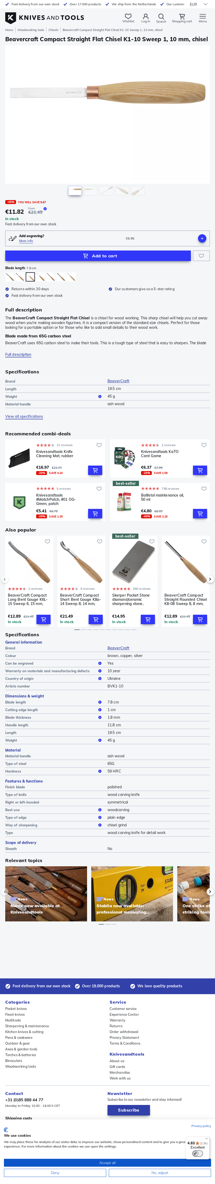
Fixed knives (15, 1014)
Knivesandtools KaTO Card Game (160, 454)
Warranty (117, 1020)
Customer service (123, 1008)
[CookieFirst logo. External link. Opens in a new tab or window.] (6, 1130)
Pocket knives (16, 1008)
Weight (11, 396)
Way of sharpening (21, 825)
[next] (201, 579)
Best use (12, 810)
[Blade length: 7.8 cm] (30, 277)
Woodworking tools (31, 30)
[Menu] (206, 1140)
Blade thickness (18, 717)
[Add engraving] (202, 238)
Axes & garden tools (21, 1049)
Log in (145, 21)
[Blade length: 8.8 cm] (10, 277)
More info (26, 241)
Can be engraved (19, 663)
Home (9, 30)
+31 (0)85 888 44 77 (24, 1099)
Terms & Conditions (125, 1043)
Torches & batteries (20, 1055)
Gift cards (117, 1067)
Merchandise (120, 1072)
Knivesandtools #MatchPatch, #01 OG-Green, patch (56, 499)
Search (161, 21)
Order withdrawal (124, 1032)
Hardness (13, 771)
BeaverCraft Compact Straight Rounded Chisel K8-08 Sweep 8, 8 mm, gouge (185, 599)
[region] (107, 121)
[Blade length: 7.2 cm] (20, 277)
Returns (116, 1026)
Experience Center (124, 1014)
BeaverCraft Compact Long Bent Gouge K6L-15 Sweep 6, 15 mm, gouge (27, 599)
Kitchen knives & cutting (24, 1032)
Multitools (13, 1020)
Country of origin (19, 678)
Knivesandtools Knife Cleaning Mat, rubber (54, 454)
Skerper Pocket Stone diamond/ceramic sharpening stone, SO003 (131, 599)
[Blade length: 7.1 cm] (71, 277)
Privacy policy (201, 1126)
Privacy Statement (124, 1037)
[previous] (13, 579)
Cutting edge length (21, 710)
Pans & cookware (19, 1037)
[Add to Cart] (95, 470)
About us (117, 1061)
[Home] (44, 15)
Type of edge (15, 817)
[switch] (197, 1153)
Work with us (120, 1078)
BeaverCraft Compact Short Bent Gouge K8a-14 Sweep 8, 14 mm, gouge (80, 599)
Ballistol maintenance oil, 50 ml (162, 497)
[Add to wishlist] (201, 256)
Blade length (15, 702)
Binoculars (13, 1060)
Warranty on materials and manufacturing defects (47, 671)
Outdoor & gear (17, 1043)
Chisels (53, 30)
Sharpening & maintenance (27, 1026)
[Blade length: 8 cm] (40, 277)
